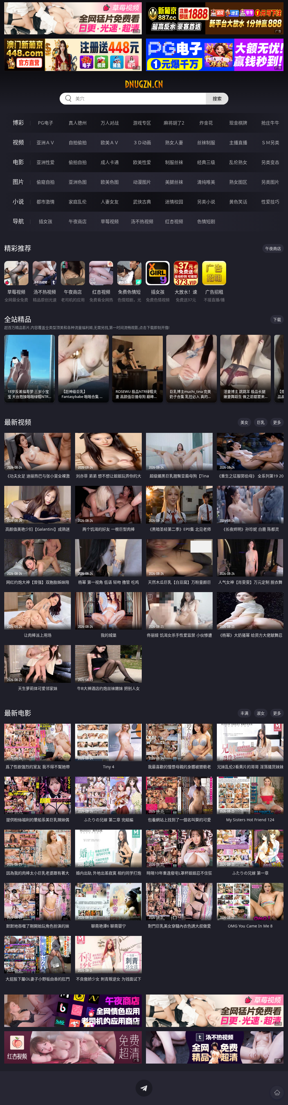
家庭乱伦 (78, 202)
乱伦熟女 (238, 162)
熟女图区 (238, 182)
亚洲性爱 (46, 162)
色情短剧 (206, 221)
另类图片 (270, 182)
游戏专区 (142, 123)
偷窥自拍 (46, 182)
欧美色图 (110, 182)
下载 (277, 319)
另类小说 (206, 202)
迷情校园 (174, 202)
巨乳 (261, 422)
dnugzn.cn (144, 84)
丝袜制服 (206, 142)
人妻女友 (110, 202)
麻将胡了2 (174, 123)
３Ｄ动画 (142, 142)
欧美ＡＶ (110, 142)
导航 (18, 221)
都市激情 (46, 202)
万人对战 (110, 123)
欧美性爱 (142, 162)
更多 (277, 422)
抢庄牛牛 (270, 123)
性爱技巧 (270, 202)
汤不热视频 (142, 221)
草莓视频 (110, 221)
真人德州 (78, 123)
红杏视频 (174, 221)
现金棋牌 (238, 123)
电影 (18, 162)
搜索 (217, 99)
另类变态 (270, 162)
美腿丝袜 (174, 182)
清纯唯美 (206, 182)
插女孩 (45, 221)
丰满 (244, 713)
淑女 (261, 713)
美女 (244, 422)
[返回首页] (277, 1092)
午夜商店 (78, 221)
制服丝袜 (174, 162)
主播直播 (238, 142)
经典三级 (206, 162)
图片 (18, 182)
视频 (18, 142)
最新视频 (17, 422)
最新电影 (17, 713)
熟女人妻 (174, 142)
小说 (18, 201)
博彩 (18, 123)
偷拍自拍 (78, 162)
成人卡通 (110, 162)
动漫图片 (142, 182)
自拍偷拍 (78, 142)
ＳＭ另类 (270, 142)
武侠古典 (142, 202)
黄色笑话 (238, 202)
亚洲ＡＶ (46, 142)
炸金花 (206, 123)
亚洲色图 (78, 182)
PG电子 (45, 123)
